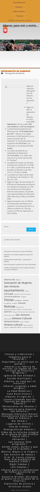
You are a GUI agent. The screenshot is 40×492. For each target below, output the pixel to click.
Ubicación (18, 439)
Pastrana (19, 309)
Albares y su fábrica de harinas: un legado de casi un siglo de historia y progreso (20, 369)
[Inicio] (2, 73)
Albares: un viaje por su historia (20, 382)
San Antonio (23, 314)
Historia (19, 7)
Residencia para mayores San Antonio (20, 410)
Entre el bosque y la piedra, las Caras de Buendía (20, 264)
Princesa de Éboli (27, 309)
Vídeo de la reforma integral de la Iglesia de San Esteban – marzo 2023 (20, 434)
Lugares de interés (18, 423)
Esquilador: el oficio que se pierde (20, 362)
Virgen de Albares (28, 325)
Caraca (27, 291)
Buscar (6, 226)
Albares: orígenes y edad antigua (20, 387)
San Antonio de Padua (18, 454)
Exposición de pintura (18, 483)
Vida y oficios (19, 11)
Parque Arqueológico (10, 309)
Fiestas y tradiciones (18, 354)
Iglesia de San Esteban (19, 375)
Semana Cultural (22, 318)
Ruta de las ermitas (9, 315)
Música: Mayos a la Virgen (19, 451)
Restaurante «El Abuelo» (19, 406)
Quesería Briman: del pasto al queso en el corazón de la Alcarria (20, 478)
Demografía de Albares (15, 73)
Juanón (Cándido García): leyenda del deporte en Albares (20, 401)
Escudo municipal (18, 378)
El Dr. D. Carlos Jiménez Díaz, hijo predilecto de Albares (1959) (20, 459)
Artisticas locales (20, 486)
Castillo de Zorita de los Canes (22, 294)
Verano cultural (13, 324)
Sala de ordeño (19, 426)
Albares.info (9, 279)
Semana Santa (11, 321)
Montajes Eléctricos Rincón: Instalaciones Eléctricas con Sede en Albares (20, 416)
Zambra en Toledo (15, 327)
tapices (21, 321)
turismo (26, 322)
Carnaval (8, 293)
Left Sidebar (18, 467)
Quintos (7, 311)
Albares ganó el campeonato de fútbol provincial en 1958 (20, 472)
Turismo (19, 16)
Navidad (22, 303)
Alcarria (18, 280)
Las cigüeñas (7, 303)
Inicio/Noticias (19, 2)
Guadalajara (18, 300)
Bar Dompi (19, 421)
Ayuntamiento (14, 290)
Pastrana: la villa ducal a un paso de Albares (18, 251)
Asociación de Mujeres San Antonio (18, 284)
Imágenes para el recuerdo (20, 358)
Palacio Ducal (20, 307)
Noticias (9, 306)
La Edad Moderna (18, 391)
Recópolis (15, 312)
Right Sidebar (19, 464)
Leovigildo (14, 303)
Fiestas (9, 300)
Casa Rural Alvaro (18, 393)
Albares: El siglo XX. (18, 396)
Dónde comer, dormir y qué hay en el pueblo (20, 447)
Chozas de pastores (12, 296)
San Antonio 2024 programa (20, 443)
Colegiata (23, 296)
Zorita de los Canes (27, 327)
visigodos (6, 327)
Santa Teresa (7, 319)
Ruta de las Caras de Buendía (27, 312)
